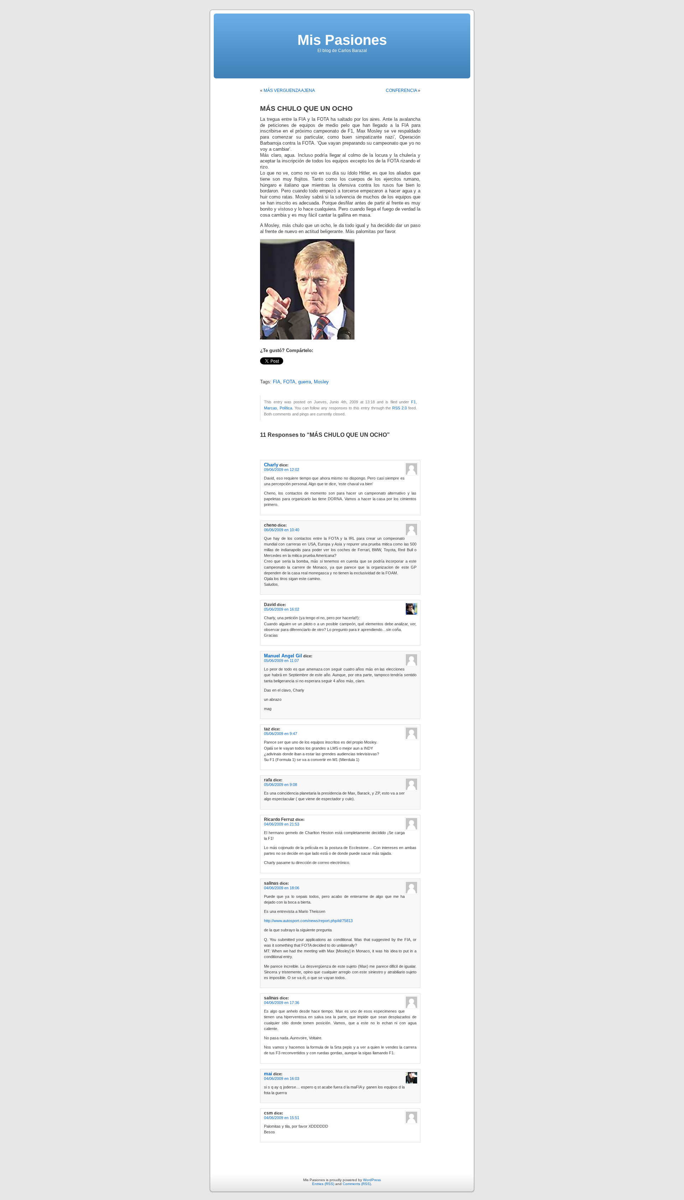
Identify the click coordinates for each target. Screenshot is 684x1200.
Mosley (321, 381)
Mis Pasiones (342, 40)
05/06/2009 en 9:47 (280, 733)
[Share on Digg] (300, 369)
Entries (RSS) (323, 1184)
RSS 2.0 (399, 408)
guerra (304, 381)
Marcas (270, 408)
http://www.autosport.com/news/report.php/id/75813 (308, 921)
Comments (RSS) (357, 1184)
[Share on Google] (308, 369)
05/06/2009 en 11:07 (281, 660)
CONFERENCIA (401, 90)
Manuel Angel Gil (283, 655)
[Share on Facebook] (263, 369)
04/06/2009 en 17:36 (281, 1002)
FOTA (289, 381)
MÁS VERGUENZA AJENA (289, 90)
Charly (271, 464)
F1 (413, 402)
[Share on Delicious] (293, 369)
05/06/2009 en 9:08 (280, 784)
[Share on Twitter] (270, 369)
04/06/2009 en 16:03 (281, 1078)
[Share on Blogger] (285, 369)
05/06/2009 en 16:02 (281, 609)
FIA (276, 381)
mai (268, 1073)
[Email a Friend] (278, 369)
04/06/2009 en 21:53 (281, 824)
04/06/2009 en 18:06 (281, 888)
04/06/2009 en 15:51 (281, 1118)
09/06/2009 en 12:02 (281, 469)
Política (286, 408)
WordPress (372, 1180)
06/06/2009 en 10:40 (281, 530)
